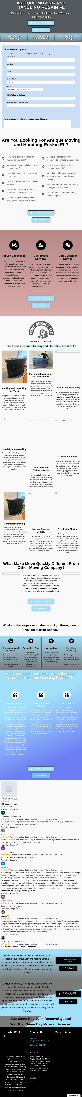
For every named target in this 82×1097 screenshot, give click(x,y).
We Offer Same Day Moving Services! (41, 1024)
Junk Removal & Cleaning (68, 37)
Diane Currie (67, 703)
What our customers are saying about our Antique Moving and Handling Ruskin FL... (41, 676)
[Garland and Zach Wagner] (41, 695)
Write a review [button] (6, 807)
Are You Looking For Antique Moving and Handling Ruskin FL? (41, 142)
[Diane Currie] (67, 695)
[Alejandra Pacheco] (15, 695)
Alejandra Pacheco (15, 703)
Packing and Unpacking (14, 37)
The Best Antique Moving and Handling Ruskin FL (41, 346)
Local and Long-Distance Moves (41, 37)
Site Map (33, 1082)
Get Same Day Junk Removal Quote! (41, 1019)
